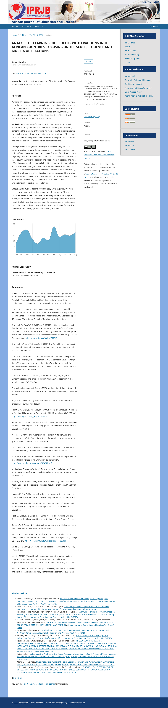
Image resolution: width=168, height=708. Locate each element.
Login (156, 2)
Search (155, 26)
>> (25, 678)
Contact (128, 62)
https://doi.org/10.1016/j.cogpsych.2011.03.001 (45, 541)
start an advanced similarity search (39, 684)
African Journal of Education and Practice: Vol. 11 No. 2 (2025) (72, 609)
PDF (89, 61)
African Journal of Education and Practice (44, 21)
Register (146, 2)
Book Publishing (132, 54)
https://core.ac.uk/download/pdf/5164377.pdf (32, 463)
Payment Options (132, 58)
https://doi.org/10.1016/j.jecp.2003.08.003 (30, 416)
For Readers (129, 141)
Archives (26, 26)
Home (14, 35)
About (38, 26)
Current (14, 26)
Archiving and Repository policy (138, 88)
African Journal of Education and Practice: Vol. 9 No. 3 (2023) (59, 633)
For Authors (129, 145)
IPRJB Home (130, 42)
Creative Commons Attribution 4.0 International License (99, 154)
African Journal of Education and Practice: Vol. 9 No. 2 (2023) (88, 664)
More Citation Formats (95, 104)
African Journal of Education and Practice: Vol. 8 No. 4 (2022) (52, 672)
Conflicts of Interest (133, 84)
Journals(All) (130, 76)
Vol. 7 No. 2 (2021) (36, 35)
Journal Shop (130, 50)
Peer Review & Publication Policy (139, 96)
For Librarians (130, 149)
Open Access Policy (133, 92)
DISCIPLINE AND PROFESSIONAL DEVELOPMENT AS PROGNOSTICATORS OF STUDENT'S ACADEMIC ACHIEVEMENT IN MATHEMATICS (64, 623)
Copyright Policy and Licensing (138, 80)
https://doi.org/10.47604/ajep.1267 (31, 73)
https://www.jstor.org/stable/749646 (41, 338)
